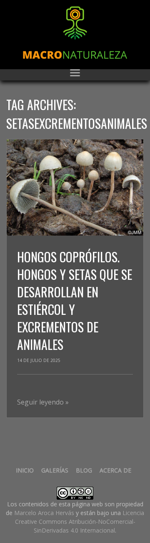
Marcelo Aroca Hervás (44, 513)
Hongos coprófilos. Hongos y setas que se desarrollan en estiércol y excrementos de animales (74, 300)
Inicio (25, 470)
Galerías (54, 470)
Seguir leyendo (43, 402)
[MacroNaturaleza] (75, 32)
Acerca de (115, 470)
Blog (84, 470)
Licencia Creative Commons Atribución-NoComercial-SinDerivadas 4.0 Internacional (80, 521)
